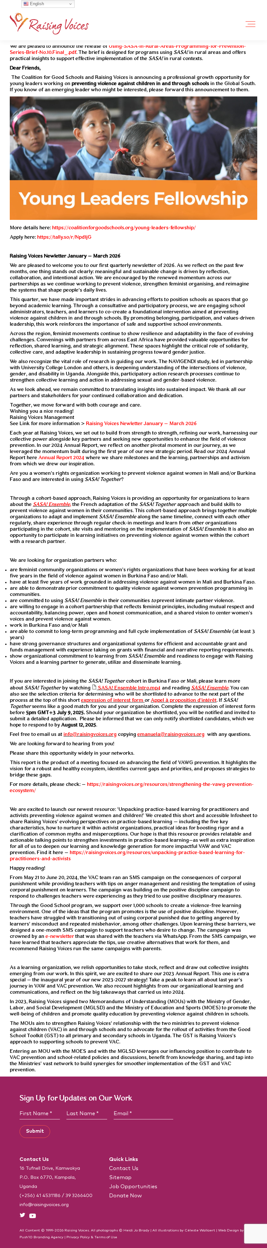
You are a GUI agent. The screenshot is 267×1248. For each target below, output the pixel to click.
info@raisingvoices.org (90, 734)
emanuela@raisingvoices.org (170, 734)
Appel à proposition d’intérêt (184, 700)
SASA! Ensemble (209, 688)
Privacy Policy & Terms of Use (91, 1237)
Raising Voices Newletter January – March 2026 (141, 424)
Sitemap (120, 1177)
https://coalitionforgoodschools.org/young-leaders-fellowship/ (124, 228)
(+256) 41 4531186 (40, 1195)
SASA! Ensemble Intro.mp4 (129, 688)
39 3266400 (78, 1195)
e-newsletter (60, 936)
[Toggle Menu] (251, 24)
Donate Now (125, 1195)
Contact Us (123, 1168)
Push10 (26, 1237)
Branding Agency (48, 1237)
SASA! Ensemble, (52, 504)
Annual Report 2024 (61, 458)
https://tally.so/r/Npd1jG (64, 237)
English (36, 3)
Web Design (228, 1230)
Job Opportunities (133, 1186)
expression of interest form (113, 700)
